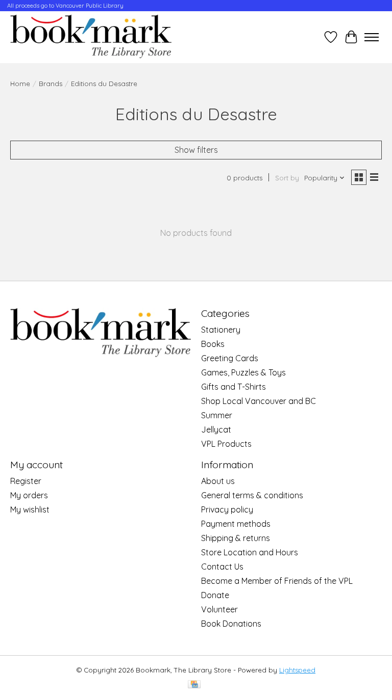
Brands (50, 83)
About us (218, 481)
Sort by (287, 178)
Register (25, 481)
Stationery (220, 330)
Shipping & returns (235, 538)
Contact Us (222, 566)
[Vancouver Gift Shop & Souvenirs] (91, 37)
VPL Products (226, 444)
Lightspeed (297, 670)
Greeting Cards (229, 358)
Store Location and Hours (249, 552)
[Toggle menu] (371, 37)
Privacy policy (227, 509)
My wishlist (30, 509)
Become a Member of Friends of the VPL (277, 581)
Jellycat (216, 429)
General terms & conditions (252, 495)
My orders (29, 495)
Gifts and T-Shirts (233, 387)
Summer (216, 415)
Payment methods (236, 524)
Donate (215, 595)
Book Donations (231, 623)
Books (213, 344)
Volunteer (219, 609)
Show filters (196, 150)
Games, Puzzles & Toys (243, 372)
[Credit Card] (194, 685)
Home (20, 83)
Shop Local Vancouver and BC (258, 401)
